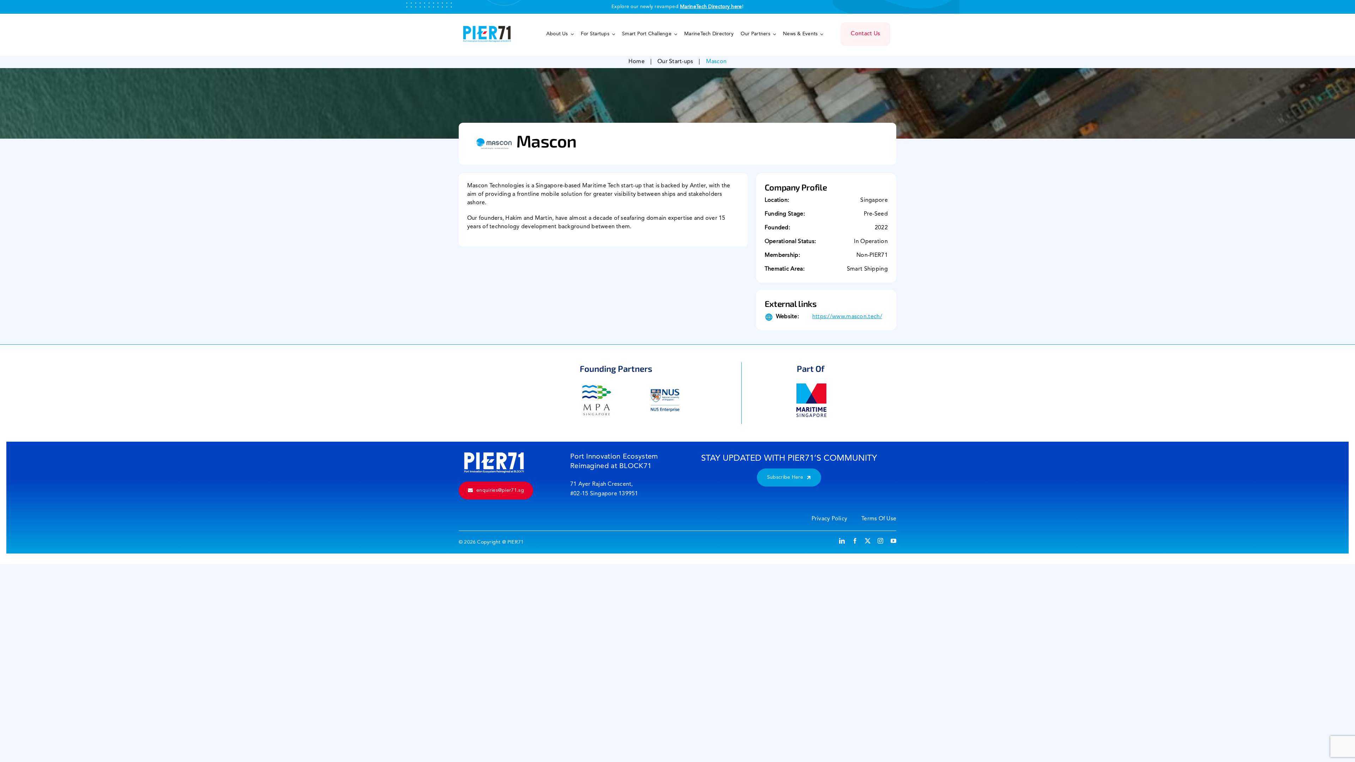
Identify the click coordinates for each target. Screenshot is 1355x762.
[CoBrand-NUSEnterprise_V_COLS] (665, 387)
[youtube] (893, 541)
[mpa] (597, 387)
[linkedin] (842, 541)
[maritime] (811, 387)
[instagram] (880, 541)
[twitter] (868, 541)
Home (636, 62)
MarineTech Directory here (711, 6)
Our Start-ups (675, 62)
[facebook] (855, 541)
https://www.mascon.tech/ (847, 317)
